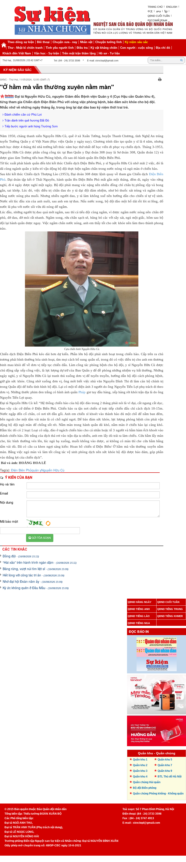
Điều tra (82, 47)
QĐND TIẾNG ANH (139, 609)
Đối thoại (43, 42)
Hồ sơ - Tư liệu (109, 53)
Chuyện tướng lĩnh (108, 42)
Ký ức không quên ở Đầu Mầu (36, 587)
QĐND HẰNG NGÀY (139, 602)
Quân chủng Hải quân (146, 782)
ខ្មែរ (165, 11)
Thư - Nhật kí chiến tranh (25, 47)
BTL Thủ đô (169, 776)
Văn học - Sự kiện (46, 53)
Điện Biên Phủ (21, 470)
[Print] (160, 79)
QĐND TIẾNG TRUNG (170, 609)
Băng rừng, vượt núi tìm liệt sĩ (36, 568)
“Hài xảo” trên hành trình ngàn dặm (40, 562)
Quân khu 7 (165, 765)
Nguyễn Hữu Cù (52, 470)
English (171, 6)
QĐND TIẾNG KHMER (170, 616)
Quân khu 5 (165, 759)
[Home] (3, 45)
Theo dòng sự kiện (20, 42)
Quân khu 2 (140, 765)
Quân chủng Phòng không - (158, 793)
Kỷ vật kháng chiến (104, 47)
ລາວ (158, 11)
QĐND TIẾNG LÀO (139, 616)
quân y (36, 470)
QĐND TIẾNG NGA (139, 623)
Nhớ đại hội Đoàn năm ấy (33, 581)
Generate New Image (48, 523)
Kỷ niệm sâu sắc (136, 42)
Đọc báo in (139, 631)
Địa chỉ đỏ (163, 47)
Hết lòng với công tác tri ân (33, 575)
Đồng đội (21, 556)
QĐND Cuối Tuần (159, 16)
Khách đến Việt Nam (16, 53)
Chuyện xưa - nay (65, 42)
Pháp (82, 392)
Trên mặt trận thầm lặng (79, 53)
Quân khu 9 (165, 770)
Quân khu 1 (140, 759)
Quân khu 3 (140, 770)
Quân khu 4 (140, 776)
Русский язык (157, 20)
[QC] (156, 693)
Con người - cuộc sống (136, 47)
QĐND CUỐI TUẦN (168, 602)
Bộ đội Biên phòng (144, 787)
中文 (150, 11)
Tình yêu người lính (60, 47)
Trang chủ (155, 6)
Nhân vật (86, 42)
